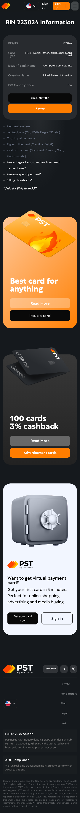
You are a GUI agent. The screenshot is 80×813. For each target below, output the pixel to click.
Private (65, 684)
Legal (64, 713)
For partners (69, 694)
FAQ (63, 723)
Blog (63, 703)
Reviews (50, 669)
